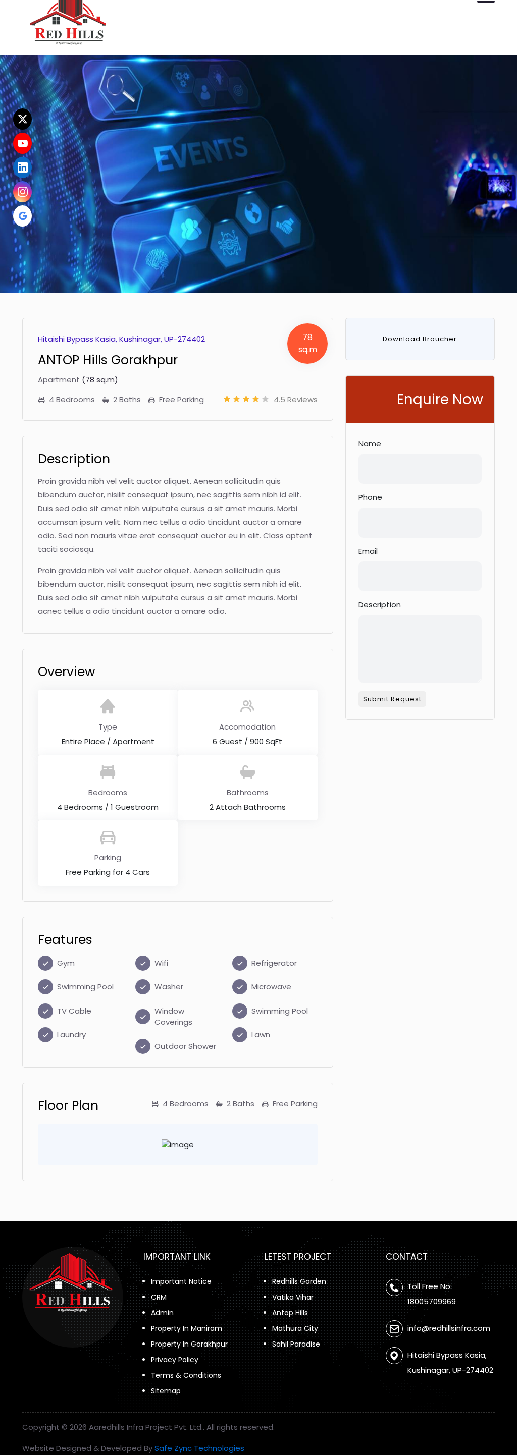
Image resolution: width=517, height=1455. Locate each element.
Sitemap (166, 1391)
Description (379, 604)
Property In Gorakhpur (189, 1344)
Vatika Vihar (293, 1297)
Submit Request (392, 699)
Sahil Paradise (296, 1344)
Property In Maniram (186, 1328)
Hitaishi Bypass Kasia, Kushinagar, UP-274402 (450, 1362)
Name (369, 443)
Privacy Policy (174, 1360)
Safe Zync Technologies (199, 1448)
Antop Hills (290, 1313)
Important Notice (181, 1281)
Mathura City (295, 1328)
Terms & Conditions (186, 1375)
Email (368, 551)
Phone (370, 497)
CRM (159, 1297)
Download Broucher (420, 339)
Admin (162, 1313)
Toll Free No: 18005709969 (431, 1294)
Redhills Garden (299, 1281)
